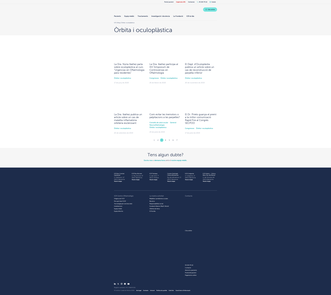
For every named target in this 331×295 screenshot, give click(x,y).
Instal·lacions (118, 206)
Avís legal (138, 290)
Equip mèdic (129, 16)
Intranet (152, 290)
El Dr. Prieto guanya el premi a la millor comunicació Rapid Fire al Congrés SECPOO (200, 118)
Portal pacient (169, 2)
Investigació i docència (160, 16)
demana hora (159, 160)
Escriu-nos (148, 160)
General (173, 122)
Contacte (188, 267)
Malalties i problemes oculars (158, 198)
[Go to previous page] (150, 140)
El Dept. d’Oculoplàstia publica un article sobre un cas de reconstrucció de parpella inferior (199, 68)
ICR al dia (190, 16)
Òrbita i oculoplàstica (122, 78)
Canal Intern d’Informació (183, 290)
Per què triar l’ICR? (120, 201)
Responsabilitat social (156, 203)
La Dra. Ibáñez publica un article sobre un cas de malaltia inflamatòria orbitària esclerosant (128, 118)
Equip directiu (118, 211)
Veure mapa (118, 181)
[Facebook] (125, 284)
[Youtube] (128, 284)
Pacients (117, 16)
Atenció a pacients (191, 270)
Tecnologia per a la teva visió (123, 203)
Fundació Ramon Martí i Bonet (159, 206)
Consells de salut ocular (158, 122)
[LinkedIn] (115, 284)
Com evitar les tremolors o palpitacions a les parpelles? (164, 116)
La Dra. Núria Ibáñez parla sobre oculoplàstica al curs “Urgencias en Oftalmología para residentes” (129, 68)
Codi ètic (171, 290)
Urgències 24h (180, 2)
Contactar (191, 2)
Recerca (152, 201)
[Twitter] (118, 284)
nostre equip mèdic (179, 160)
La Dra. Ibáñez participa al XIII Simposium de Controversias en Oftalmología (163, 68)
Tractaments (143, 16)
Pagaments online (190, 275)
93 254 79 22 (203, 2)
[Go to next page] (180, 140)
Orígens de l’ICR (119, 198)
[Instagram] (121, 284)
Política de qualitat (161, 290)
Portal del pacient (190, 272)
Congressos (154, 78)
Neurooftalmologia (157, 125)
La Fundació (178, 16)
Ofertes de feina (154, 208)
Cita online (211, 9)
